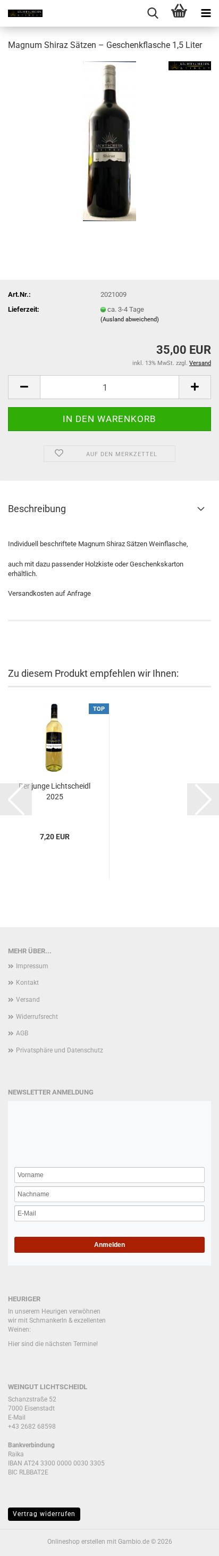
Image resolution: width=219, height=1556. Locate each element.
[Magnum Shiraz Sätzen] (109, 140)
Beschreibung (37, 508)
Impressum (32, 966)
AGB (22, 1033)
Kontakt (27, 982)
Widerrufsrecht (37, 1016)
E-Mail (17, 1417)
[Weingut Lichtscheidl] (21, 13)
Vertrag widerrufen (44, 1514)
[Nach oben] (190, 1540)
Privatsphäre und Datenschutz (59, 1050)
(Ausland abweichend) (129, 319)
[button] (24, 387)
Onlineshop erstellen (76, 1541)
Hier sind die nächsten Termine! (53, 1344)
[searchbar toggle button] (152, 13)
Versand (28, 999)
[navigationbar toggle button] (205, 13)
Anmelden (109, 1245)
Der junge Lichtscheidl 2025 (54, 791)
